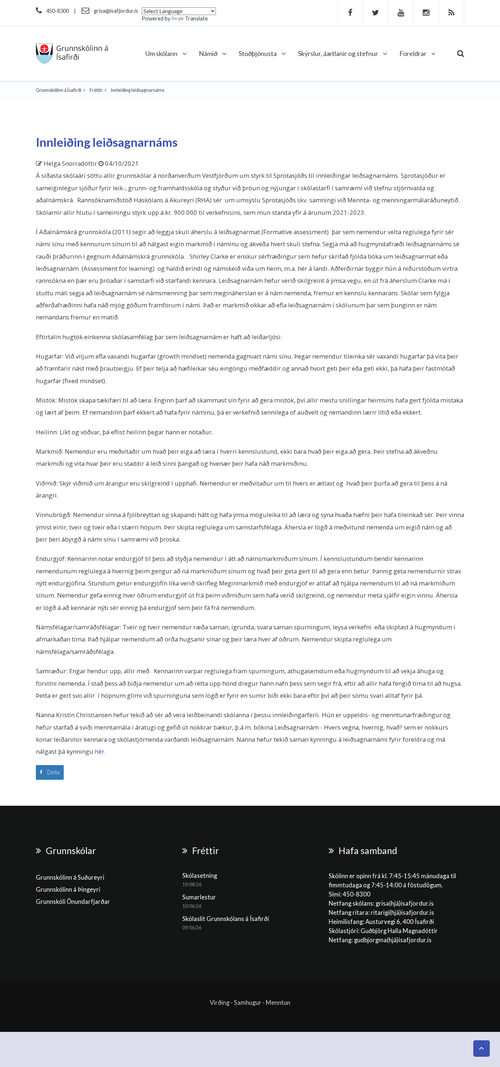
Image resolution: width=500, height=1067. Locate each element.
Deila (53, 772)
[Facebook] (350, 13)
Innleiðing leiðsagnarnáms (107, 142)
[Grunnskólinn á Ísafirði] (72, 53)
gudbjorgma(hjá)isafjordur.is (393, 940)
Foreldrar (413, 53)
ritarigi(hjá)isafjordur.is (402, 912)
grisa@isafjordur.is (116, 11)
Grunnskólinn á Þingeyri (68, 889)
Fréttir (96, 90)
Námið (209, 53)
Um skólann (162, 53)
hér (99, 751)
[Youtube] (401, 13)
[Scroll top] (481, 1048)
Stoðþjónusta (258, 53)
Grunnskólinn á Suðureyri (70, 877)
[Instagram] (426, 13)
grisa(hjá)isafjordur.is (405, 903)
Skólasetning (199, 875)
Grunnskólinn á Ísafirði (58, 90)
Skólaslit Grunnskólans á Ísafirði (225, 918)
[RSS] (451, 13)
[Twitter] (375, 13)
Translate (196, 18)
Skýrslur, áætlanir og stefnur (338, 53)
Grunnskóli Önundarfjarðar (73, 901)
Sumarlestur (199, 897)
